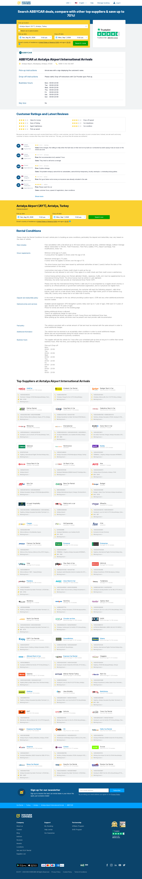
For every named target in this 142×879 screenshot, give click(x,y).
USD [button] (67, 3)
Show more (39, 196)
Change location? (22, 209)
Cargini (29, 523)
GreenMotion (68, 638)
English (82, 3)
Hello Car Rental (106, 729)
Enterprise (104, 543)
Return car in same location (29, 31)
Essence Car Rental (34, 729)
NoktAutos (104, 691)
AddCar (29, 388)
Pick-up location (23, 23)
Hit (64, 729)
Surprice (30, 747)
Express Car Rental (70, 656)
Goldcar (29, 691)
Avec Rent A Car (69, 581)
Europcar (66, 543)
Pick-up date (22, 34)
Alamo (102, 638)
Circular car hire (69, 618)
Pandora (30, 581)
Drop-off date (58, 34)
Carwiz (65, 747)
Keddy (102, 446)
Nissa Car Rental (33, 764)
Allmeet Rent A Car (34, 656)
